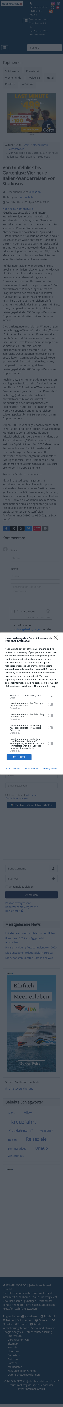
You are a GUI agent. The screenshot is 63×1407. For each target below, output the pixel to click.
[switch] (50, 704)
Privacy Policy (50, 768)
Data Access (31, 768)
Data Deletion (13, 768)
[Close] (57, 639)
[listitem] (31, 696)
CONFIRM (19, 757)
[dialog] (31, 703)
